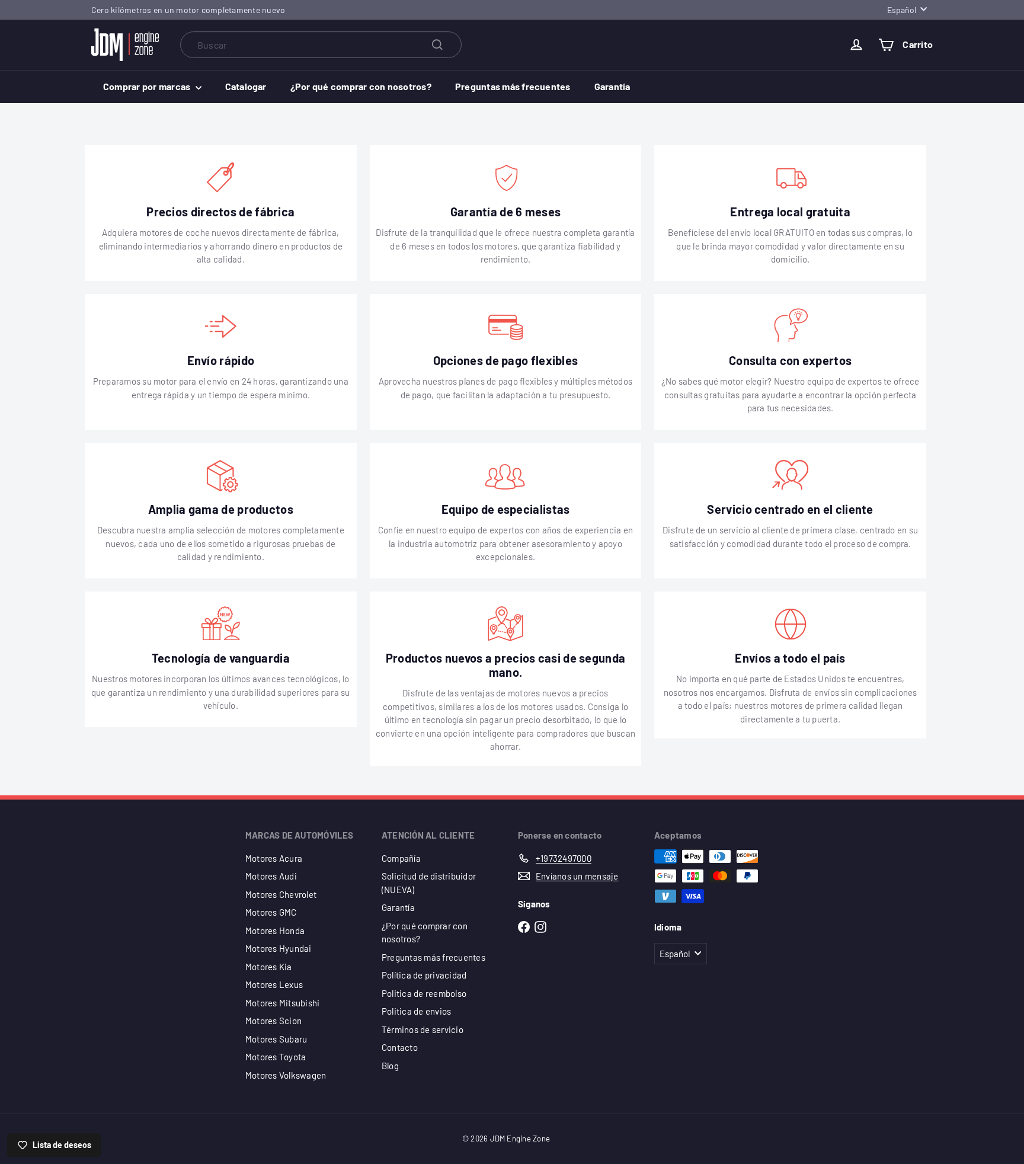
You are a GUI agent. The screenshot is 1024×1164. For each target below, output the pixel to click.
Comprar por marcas (148, 86)
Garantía (612, 86)
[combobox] (321, 44)
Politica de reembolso (424, 993)
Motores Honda (275, 930)
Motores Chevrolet (280, 894)
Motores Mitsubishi (282, 1002)
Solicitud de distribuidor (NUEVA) (429, 883)
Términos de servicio (422, 1029)
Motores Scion (273, 1020)
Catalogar (246, 86)
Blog (390, 1065)
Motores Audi (271, 876)
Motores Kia (268, 966)
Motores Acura (273, 858)
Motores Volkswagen (285, 1075)
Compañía (401, 858)
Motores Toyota (275, 1056)
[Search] (437, 44)
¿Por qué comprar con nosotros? (360, 86)
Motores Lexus (274, 984)
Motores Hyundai (278, 948)
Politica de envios (416, 1011)
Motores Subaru (276, 1039)
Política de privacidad (424, 975)
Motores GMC (271, 912)
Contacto (400, 1047)
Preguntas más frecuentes (513, 86)
